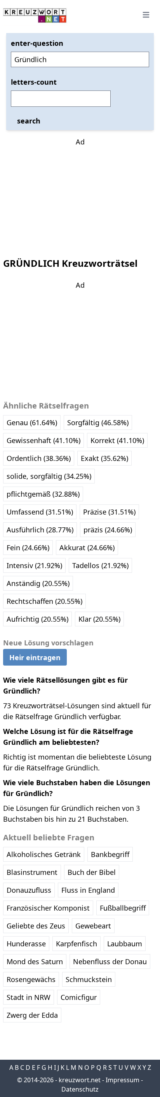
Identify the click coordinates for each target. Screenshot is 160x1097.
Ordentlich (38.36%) (39, 458)
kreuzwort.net (80, 1080)
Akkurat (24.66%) (87, 547)
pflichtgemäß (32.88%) (43, 494)
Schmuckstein (89, 979)
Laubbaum (124, 943)
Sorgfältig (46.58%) (98, 422)
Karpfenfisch (76, 943)
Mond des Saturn (35, 961)
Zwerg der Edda (32, 1015)
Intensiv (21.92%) (34, 565)
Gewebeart (93, 925)
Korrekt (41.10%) (117, 440)
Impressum (122, 1080)
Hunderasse (26, 943)
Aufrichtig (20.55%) (37, 619)
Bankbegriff (110, 854)
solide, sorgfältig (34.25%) (49, 476)
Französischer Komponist (48, 908)
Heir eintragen (35, 657)
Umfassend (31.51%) (40, 511)
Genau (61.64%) (32, 422)
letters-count (34, 82)
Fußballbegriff (123, 908)
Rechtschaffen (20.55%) (44, 601)
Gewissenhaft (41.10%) (43, 440)
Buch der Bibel (92, 872)
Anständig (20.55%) (38, 583)
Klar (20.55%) (99, 619)
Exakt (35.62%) (104, 458)
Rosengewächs (31, 979)
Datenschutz (80, 1089)
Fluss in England (88, 890)
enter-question (37, 43)
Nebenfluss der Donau (110, 961)
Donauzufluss (29, 890)
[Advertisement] (80, 195)
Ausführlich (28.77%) (40, 529)
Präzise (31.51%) (109, 511)
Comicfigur (79, 997)
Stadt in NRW (28, 997)
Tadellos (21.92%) (100, 565)
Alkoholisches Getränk (44, 854)
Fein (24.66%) (28, 547)
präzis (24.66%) (107, 529)
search (28, 120)
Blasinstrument (32, 872)
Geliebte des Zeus (36, 925)
